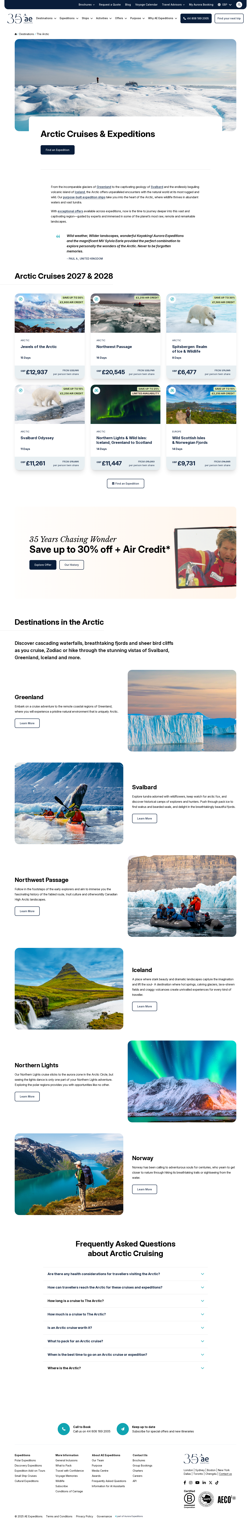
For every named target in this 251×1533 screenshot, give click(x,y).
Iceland (80, 192)
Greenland (104, 187)
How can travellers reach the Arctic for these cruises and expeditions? (105, 1287)
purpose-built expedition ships (84, 197)
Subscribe (61, 1486)
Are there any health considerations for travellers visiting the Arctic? (104, 1274)
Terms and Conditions (59, 1516)
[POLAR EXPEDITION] (20, 299)
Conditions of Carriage (69, 1491)
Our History (71, 564)
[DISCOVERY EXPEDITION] (96, 390)
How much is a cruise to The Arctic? (77, 1314)
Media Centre (100, 1470)
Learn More (27, 723)
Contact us (225, 1473)
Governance (104, 1516)
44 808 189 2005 (198, 18)
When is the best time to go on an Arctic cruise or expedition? (97, 1355)
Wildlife (59, 1481)
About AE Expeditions (106, 1455)
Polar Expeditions (25, 1460)
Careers (137, 1475)
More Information (66, 1455)
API (135, 1481)
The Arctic (43, 34)
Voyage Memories (66, 1475)
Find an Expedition (57, 149)
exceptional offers (70, 211)
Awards (96, 1475)
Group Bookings (142, 1465)
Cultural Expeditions (27, 1481)
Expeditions (22, 1455)
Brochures (139, 1460)
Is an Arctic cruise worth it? (70, 1328)
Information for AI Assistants (108, 1486)
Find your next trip (229, 18)
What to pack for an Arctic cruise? (75, 1341)
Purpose (97, 1465)
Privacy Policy (84, 1516)
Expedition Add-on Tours (30, 1470)
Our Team (98, 1460)
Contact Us (140, 1455)
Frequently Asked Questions (109, 1481)
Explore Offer (43, 564)
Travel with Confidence (69, 1470)
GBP (224, 4)
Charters (138, 1470)
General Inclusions (66, 1460)
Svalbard (157, 187)
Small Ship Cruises (26, 1475)
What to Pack (63, 1465)
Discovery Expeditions (28, 1465)
